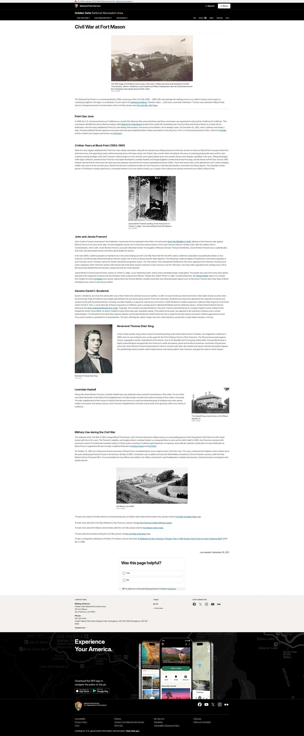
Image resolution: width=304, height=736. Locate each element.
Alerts (202, 18)
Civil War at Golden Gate (185, 517)
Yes (128, 573)
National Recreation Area (99, 13)
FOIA (77, 725)
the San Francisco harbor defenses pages (154, 523)
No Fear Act (159, 718)
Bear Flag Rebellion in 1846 (179, 241)
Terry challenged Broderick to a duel (103, 308)
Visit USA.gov (132, 731)
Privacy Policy (81, 722)
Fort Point (117, 133)
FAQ (156, 604)
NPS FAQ (118, 725)
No (127, 580)
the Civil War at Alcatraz (136, 534)
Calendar (219, 18)
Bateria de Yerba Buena (132, 124)
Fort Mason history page (153, 528)
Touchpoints (172, 589)
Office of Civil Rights (202, 722)
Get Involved (121, 18)
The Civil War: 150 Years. (147, 105)
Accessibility (80, 718)
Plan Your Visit (82, 18)
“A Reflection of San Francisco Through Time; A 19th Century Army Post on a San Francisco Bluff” (180, 539)
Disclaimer (158, 722)
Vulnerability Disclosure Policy (167, 725)
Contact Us (80, 628)
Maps (212, 18)
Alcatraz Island (137, 446)
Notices (117, 718)
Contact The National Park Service (129, 722)
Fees (227, 18)
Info (194, 18)
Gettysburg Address (139, 102)
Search (210, 6)
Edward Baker (202, 276)
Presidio (222, 130)
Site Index (159, 608)
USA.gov (197, 718)
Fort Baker (98, 279)
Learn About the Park (102, 18)
